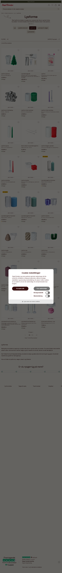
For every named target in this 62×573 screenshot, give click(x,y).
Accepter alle (20, 288)
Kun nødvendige (42, 288)
